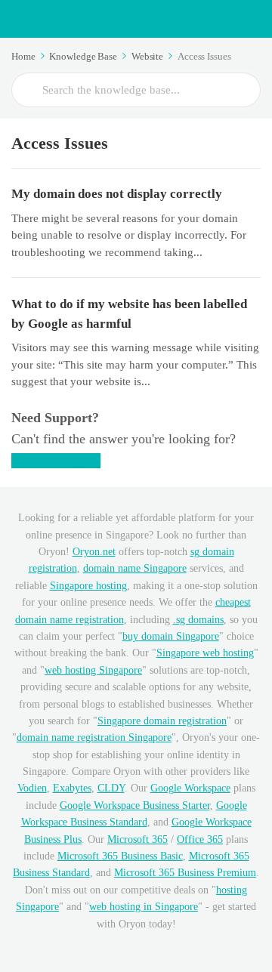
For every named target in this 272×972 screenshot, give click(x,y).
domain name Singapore (135, 568)
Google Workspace (190, 788)
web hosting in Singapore (143, 906)
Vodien (32, 788)
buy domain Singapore (170, 636)
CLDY (111, 788)
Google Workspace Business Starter (135, 805)
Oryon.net (94, 551)
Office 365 (200, 839)
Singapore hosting (88, 585)
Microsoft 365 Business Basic (120, 856)
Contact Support (55, 460)
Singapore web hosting (205, 653)
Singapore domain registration (162, 721)
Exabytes (72, 788)
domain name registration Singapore (94, 737)
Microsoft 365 (137, 839)
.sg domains (198, 619)
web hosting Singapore (93, 670)
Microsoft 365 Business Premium (185, 872)
